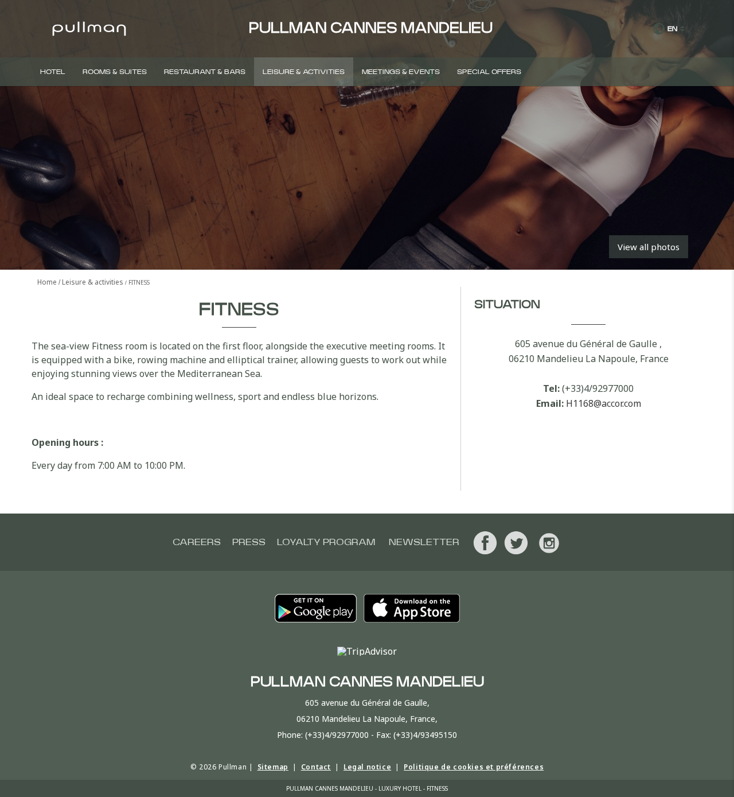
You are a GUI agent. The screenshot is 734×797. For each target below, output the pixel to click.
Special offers (489, 71)
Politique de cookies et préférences (474, 767)
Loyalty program (326, 542)
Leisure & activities (304, 71)
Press (249, 542)
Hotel (52, 71)
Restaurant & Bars (204, 71)
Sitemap (272, 767)
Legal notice (367, 767)
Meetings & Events (401, 71)
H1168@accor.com (603, 403)
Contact (316, 767)
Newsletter (424, 542)
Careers (197, 542)
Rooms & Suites (115, 71)
